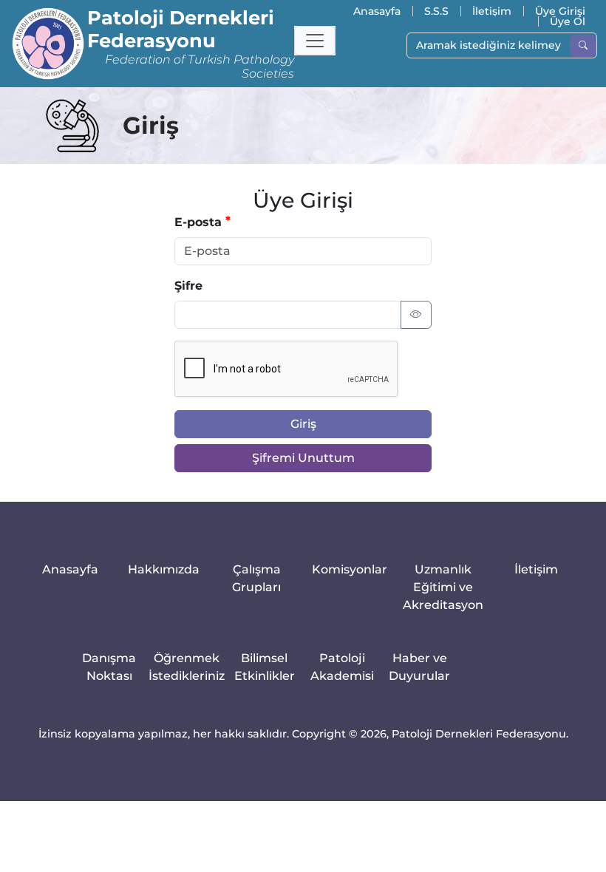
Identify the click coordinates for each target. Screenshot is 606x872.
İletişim (491, 11)
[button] (315, 40)
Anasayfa (377, 11)
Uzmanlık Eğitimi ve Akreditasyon (443, 587)
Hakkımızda (164, 569)
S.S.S (436, 11)
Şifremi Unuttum (303, 458)
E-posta (198, 222)
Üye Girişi (560, 11)
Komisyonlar (349, 569)
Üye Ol (567, 21)
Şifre (188, 286)
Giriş (303, 424)
